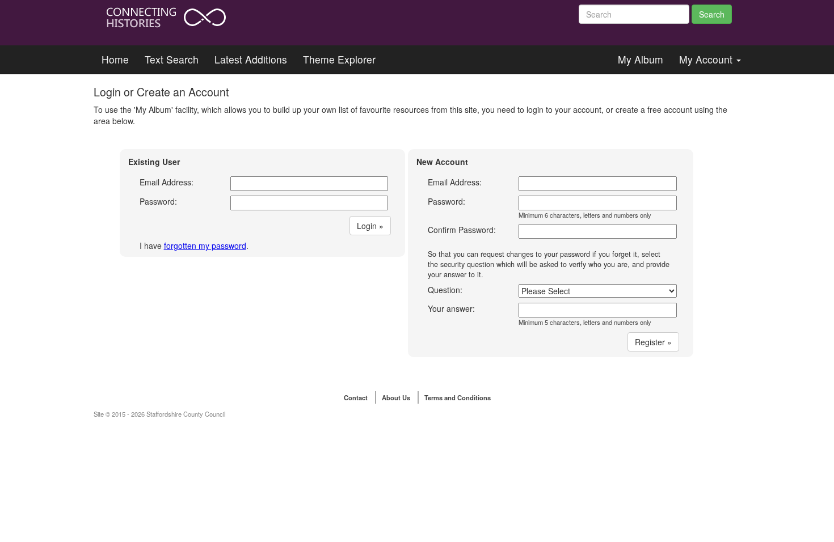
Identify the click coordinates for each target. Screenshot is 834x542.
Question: (445, 289)
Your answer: (451, 308)
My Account (707, 59)
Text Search (172, 59)
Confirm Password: (462, 229)
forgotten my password (205, 245)
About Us (396, 397)
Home (115, 59)
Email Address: (166, 182)
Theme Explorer (339, 59)
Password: (158, 201)
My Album (640, 59)
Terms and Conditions (457, 397)
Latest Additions (250, 59)
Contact (356, 397)
